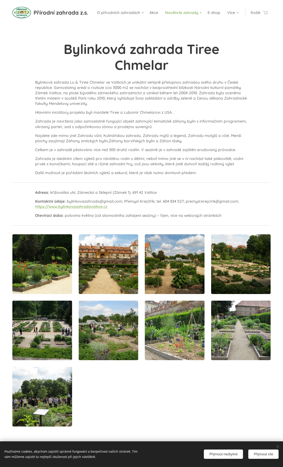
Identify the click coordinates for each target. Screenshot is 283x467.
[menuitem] (121, 12)
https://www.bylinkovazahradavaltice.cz (71, 206)
